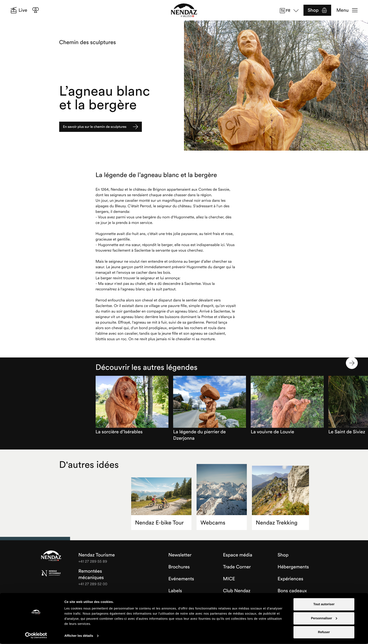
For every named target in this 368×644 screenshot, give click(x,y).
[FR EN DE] (291, 11)
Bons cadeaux (292, 591)
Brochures (179, 567)
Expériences (290, 579)
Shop (313, 10)
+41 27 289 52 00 (92, 583)
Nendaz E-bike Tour (159, 522)
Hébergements (293, 567)
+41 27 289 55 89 (92, 561)
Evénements (181, 579)
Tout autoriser (324, 604)
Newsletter (180, 555)
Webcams (212, 522)
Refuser (324, 632)
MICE (229, 579)
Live (23, 10)
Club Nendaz (236, 591)
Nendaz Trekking (276, 522)
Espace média (237, 555)
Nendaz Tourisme (51, 556)
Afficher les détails (78, 636)
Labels (175, 591)
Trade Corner (237, 567)
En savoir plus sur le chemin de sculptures (94, 127)
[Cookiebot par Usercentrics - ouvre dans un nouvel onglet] (36, 635)
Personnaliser (321, 618)
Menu (342, 10)
